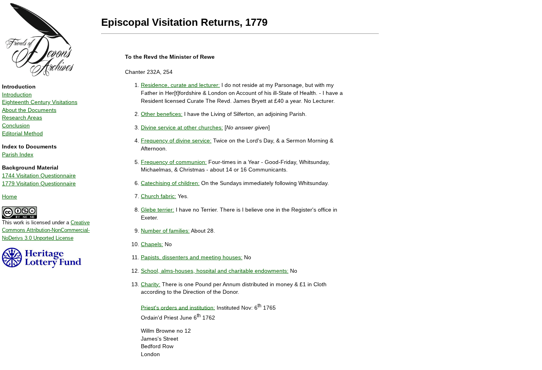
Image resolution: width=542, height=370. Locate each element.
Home (9, 196)
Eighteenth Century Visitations (39, 102)
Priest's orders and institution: (178, 307)
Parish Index (17, 154)
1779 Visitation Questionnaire (39, 183)
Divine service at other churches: (182, 127)
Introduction (17, 94)
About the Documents (29, 110)
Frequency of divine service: (176, 140)
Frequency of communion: (174, 162)
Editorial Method (22, 133)
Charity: (150, 284)
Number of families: (165, 230)
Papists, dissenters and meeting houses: (191, 257)
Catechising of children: (170, 183)
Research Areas (22, 117)
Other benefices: (162, 114)
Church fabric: (158, 196)
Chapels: (152, 244)
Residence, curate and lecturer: (180, 85)
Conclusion (16, 125)
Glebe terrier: (157, 209)
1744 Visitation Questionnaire (39, 175)
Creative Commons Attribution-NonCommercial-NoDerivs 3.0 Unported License (46, 230)
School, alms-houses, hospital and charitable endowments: (214, 271)
